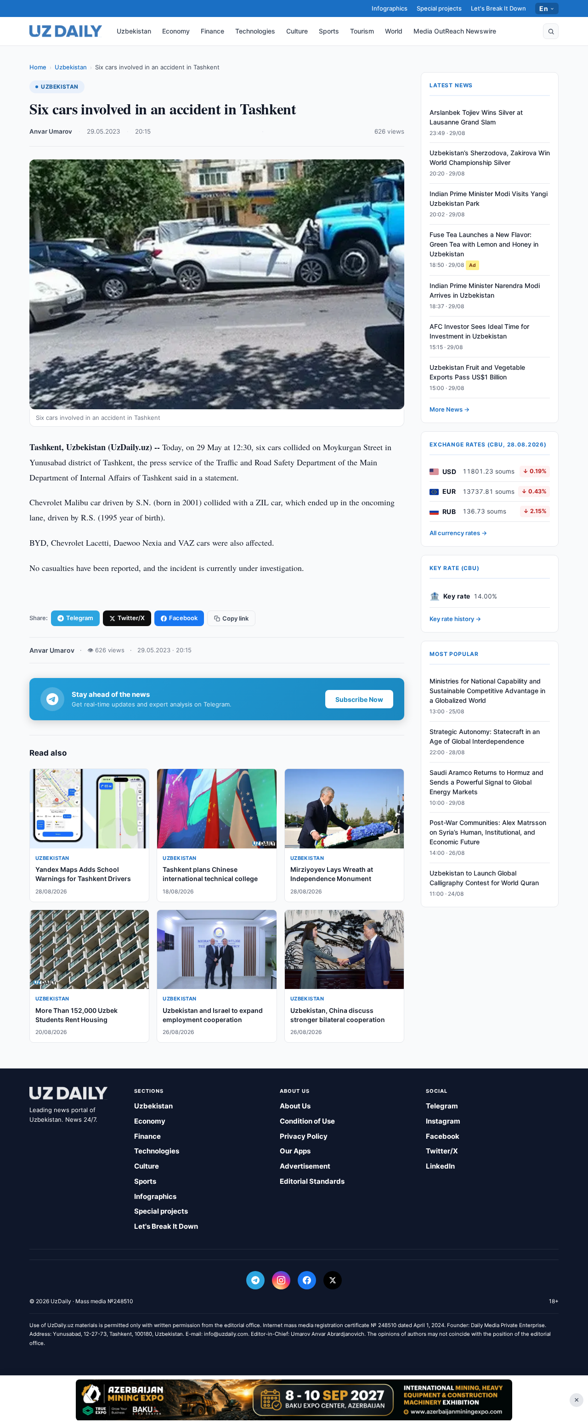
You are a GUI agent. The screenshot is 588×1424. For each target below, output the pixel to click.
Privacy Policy (304, 1136)
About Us (295, 1106)
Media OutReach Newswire (454, 31)
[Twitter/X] (332, 1280)
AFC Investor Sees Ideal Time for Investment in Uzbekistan (479, 331)
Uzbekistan (134, 31)
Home (37, 67)
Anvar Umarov (50, 131)
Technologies (255, 31)
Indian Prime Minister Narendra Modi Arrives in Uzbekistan (485, 290)
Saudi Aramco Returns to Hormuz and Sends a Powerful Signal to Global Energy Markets (486, 782)
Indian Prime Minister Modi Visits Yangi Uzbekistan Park (489, 199)
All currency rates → (458, 533)
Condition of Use (307, 1121)
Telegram (79, 618)
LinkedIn (440, 1166)
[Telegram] (255, 1280)
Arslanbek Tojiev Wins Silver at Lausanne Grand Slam (476, 117)
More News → (449, 409)
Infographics (389, 8)
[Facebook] (307, 1280)
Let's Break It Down (498, 8)
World (393, 31)
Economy (176, 31)
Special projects (439, 8)
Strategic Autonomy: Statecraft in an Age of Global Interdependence (485, 736)
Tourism (362, 31)
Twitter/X (131, 618)
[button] (551, 31)
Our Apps (295, 1151)
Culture (297, 31)
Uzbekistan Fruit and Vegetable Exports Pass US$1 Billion (477, 372)
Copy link (235, 618)
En (543, 8)
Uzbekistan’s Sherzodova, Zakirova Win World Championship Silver (490, 158)
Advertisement (305, 1166)
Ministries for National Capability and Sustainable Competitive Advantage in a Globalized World (487, 691)
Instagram (443, 1121)
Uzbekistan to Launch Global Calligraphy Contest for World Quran (484, 878)
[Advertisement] (294, 1399)
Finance (212, 31)
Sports (329, 31)
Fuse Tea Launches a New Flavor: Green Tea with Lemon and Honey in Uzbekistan (484, 244)
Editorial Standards (312, 1181)
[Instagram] (281, 1280)
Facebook (183, 618)
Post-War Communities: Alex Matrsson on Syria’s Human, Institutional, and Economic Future (488, 832)
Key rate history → (455, 618)
